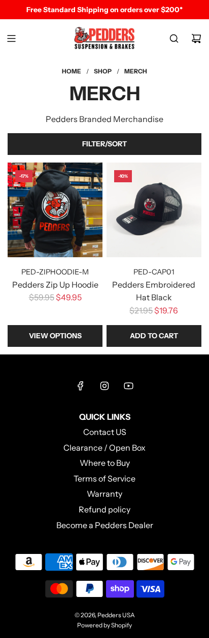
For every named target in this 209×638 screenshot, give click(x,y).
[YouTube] (128, 386)
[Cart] (196, 38)
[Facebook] (80, 386)
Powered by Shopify (104, 625)
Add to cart (154, 335)
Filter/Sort (104, 143)
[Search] (174, 38)
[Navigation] (11, 38)
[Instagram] (104, 386)
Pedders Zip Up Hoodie (55, 285)
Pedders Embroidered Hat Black (153, 291)
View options (55, 335)
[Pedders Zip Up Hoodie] (55, 210)
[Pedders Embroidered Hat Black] (154, 210)
